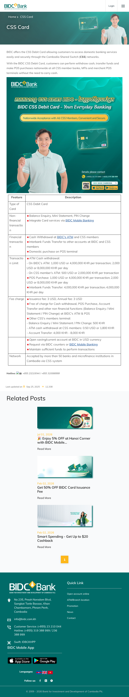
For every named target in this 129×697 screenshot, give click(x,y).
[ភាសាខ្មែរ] (38, 672)
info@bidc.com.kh (25, 619)
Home (12, 16)
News (70, 611)
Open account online (78, 593)
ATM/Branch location (78, 599)
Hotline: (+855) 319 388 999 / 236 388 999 (35, 632)
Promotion (72, 605)
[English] (44, 672)
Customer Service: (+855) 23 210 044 (37, 626)
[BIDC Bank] (15, 6)
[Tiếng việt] (50, 672)
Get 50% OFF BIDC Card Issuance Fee (63, 489)
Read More (44, 448)
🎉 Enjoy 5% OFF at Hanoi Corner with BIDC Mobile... (63, 440)
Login (111, 5)
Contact (71, 618)
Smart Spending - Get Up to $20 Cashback (62, 538)
